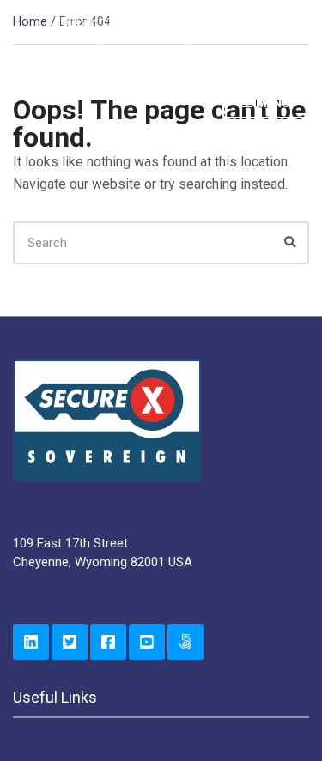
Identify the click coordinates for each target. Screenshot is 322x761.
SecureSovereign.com (185, 642)
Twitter (70, 642)
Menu (271, 103)
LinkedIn (31, 642)
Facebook (108, 642)
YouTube (147, 642)
